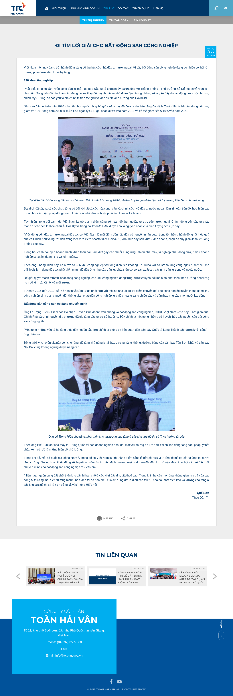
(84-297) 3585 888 (69, 642)
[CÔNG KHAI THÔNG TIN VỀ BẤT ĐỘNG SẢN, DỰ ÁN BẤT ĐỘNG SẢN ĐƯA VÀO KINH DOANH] (116, 576)
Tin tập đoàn (118, 20)
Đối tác (123, 8)
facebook (111, 681)
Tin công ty (142, 20)
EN (225, 8)
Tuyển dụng (140, 8)
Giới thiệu (59, 8)
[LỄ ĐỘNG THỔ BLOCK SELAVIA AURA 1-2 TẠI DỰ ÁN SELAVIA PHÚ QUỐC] (177, 576)
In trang (108, 518)
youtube (119, 681)
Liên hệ (158, 8)
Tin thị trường (93, 20)
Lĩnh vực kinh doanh (85, 8)
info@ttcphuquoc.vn (68, 655)
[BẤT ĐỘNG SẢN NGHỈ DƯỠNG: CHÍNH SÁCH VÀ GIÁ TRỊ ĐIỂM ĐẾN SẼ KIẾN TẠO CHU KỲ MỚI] (55, 576)
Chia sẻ (131, 518)
